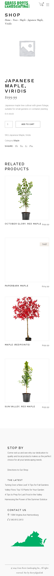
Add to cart (27, 124)
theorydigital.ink (36, 572)
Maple (16, 140)
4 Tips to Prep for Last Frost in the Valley (23, 494)
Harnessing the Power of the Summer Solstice (26, 499)
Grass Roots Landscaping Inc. (28, 568)
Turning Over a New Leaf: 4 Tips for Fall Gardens (27, 485)
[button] (6, 228)
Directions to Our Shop (17, 470)
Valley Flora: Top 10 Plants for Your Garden (24, 490)
